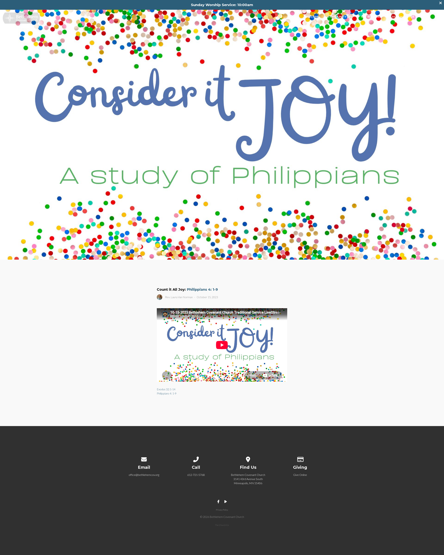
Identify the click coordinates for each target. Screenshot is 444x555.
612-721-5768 (196, 474)
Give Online (300, 474)
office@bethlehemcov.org (144, 474)
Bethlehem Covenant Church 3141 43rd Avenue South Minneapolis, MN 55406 (248, 479)
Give (425, 16)
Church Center (402, 16)
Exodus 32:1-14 (166, 389)
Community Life (340, 16)
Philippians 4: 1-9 (202, 289)
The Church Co (222, 525)
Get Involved (371, 16)
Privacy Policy (222, 509)
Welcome (312, 16)
